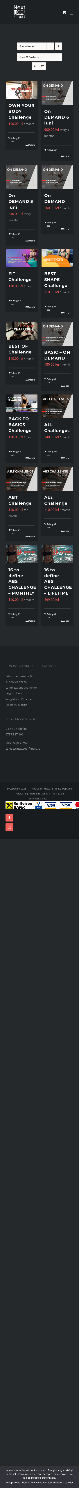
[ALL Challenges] (57, 406)
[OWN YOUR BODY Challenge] (21, 90)
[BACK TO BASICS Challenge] (21, 403)
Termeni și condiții (40, 793)
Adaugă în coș (16, 140)
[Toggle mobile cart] (64, 12)
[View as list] (42, 66)
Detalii (31, 144)
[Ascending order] (58, 46)
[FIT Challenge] (21, 258)
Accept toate (13, 1482)
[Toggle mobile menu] (71, 16)
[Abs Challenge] (57, 479)
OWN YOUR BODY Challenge (21, 111)
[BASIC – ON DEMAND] (57, 334)
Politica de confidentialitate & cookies (52, 1482)
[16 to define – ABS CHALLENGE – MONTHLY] (21, 554)
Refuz (25, 1482)
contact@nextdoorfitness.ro (23, 748)
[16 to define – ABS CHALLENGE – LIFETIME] (57, 554)
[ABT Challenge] (21, 479)
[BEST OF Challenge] (21, 331)
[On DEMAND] (57, 177)
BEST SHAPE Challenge (55, 279)
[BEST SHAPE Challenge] (57, 258)
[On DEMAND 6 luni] (57, 93)
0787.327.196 (15, 734)
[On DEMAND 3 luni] (21, 177)
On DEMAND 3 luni (20, 201)
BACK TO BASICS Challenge (20, 424)
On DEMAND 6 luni (56, 117)
